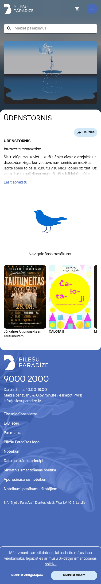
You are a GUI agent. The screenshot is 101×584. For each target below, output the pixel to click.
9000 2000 (26, 379)
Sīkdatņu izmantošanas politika (30, 470)
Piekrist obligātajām (27, 575)
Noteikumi (12, 451)
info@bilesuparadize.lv (22, 401)
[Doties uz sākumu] (26, 362)
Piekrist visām (74, 575)
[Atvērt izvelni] (92, 9)
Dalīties (88, 132)
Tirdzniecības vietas (21, 414)
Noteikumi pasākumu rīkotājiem (30, 489)
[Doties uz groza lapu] (70, 9)
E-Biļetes (11, 423)
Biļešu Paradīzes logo (21, 442)
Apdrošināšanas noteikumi (26, 479)
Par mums (12, 433)
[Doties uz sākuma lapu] (18, 9)
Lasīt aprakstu (15, 182)
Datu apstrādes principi (23, 461)
